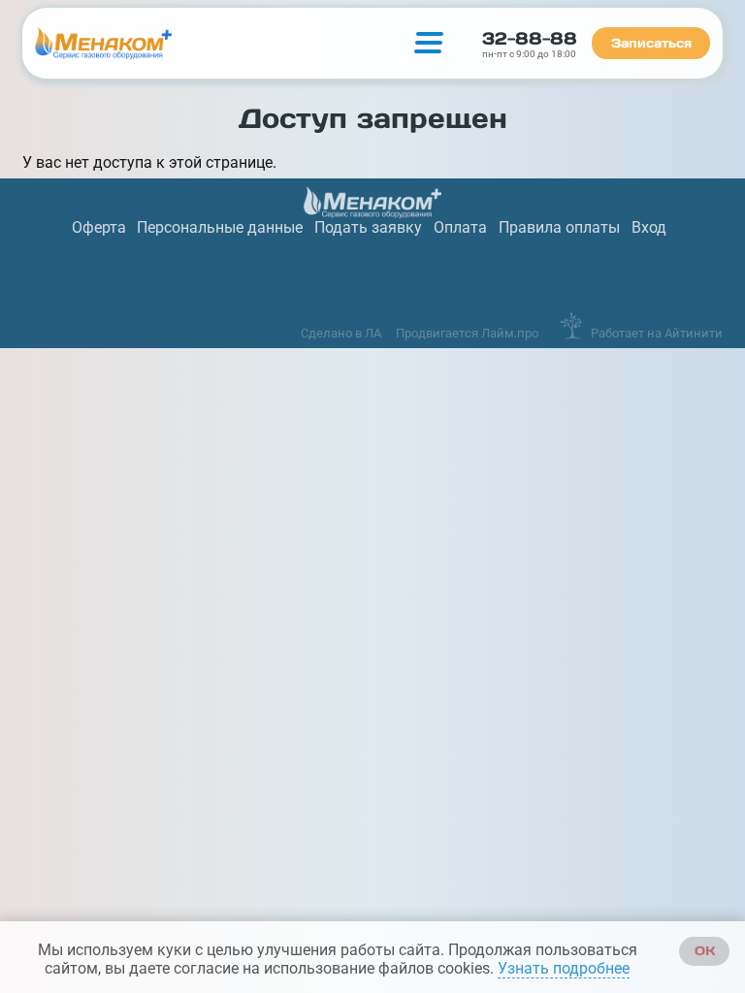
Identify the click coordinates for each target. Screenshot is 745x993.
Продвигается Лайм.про (467, 333)
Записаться (651, 43)
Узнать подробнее (564, 968)
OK (705, 951)
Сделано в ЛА (341, 333)
